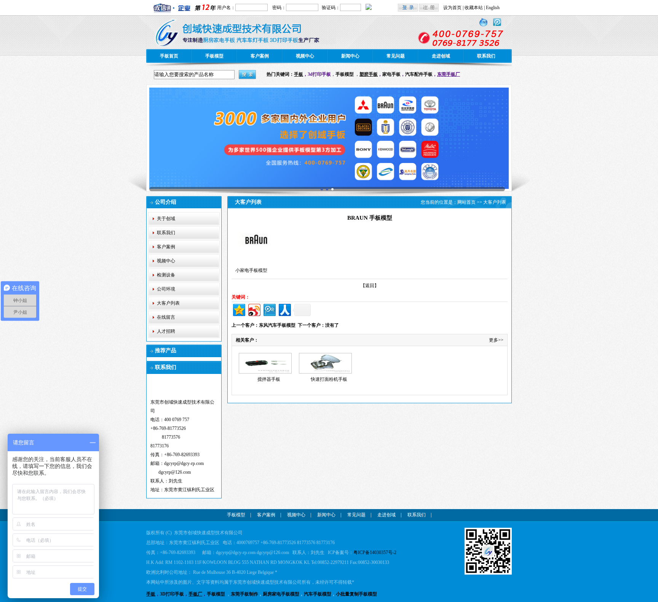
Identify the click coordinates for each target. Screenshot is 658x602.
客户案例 (260, 56)
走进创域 (441, 56)
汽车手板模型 (317, 594)
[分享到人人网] (284, 309)
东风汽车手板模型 (277, 325)
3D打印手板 (172, 594)
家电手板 (391, 74)
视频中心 (305, 56)
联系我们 (486, 56)
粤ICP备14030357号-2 (374, 552)
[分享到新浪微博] (254, 309)
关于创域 (166, 218)
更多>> (496, 340)
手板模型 (214, 56)
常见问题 (395, 56)
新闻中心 (350, 56)
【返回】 (370, 285)
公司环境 (166, 289)
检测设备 (166, 275)
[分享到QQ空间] (239, 309)
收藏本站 (474, 7)
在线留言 (166, 317)
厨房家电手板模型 (281, 594)
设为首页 (452, 7)
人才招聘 (166, 331)
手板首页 (169, 56)
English (493, 7)
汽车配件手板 (419, 74)
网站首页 (466, 202)
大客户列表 (168, 303)
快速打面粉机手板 (329, 379)
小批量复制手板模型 (356, 594)
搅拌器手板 (268, 379)
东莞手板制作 (244, 594)
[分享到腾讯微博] (269, 309)
